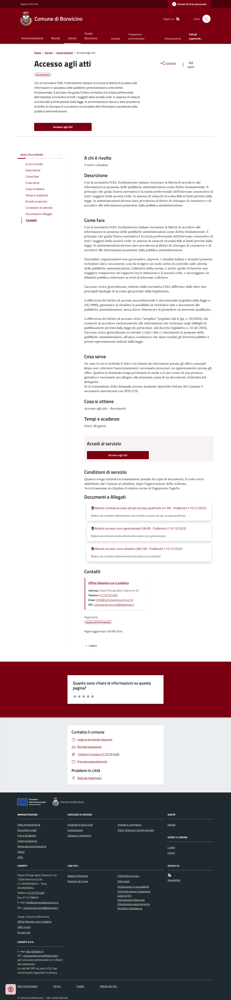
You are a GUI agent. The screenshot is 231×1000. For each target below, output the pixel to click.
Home (37, 53)
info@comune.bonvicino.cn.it (114, 600)
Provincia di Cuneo (77, 881)
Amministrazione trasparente (134, 891)
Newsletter (174, 880)
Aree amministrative (28, 825)
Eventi (171, 853)
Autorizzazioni (64, 53)
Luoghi (171, 847)
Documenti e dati (27, 830)
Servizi (72, 38)
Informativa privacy (128, 876)
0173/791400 (108, 595)
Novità (55, 38)
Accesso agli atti (63, 127)
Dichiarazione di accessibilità (133, 887)
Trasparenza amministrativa (136, 36)
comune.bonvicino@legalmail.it (114, 604)
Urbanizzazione (172, 38)
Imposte (115, 38)
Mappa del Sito (108, 986)
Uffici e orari (24, 927)
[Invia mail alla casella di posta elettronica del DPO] (35, 951)
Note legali (124, 881)
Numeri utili (23, 932)
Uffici (20, 857)
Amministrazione (32, 38)
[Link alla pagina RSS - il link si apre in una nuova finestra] (178, 19)
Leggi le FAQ (125, 896)
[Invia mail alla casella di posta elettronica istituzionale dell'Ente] (42, 902)
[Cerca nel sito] (205, 19)
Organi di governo (27, 841)
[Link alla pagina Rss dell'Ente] (170, 875)
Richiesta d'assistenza (130, 908)
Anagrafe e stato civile (80, 825)
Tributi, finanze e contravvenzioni (136, 830)
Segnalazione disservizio (131, 900)
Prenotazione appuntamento (134, 904)
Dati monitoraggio (27, 986)
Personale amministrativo (31, 846)
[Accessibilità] (10, 989)
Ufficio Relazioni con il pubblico (108, 583)
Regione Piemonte (29, 4)
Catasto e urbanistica (79, 835)
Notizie (171, 825)
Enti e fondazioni (26, 835)
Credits (80, 986)
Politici (21, 852)
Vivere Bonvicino (91, 35)
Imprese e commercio (129, 825)
